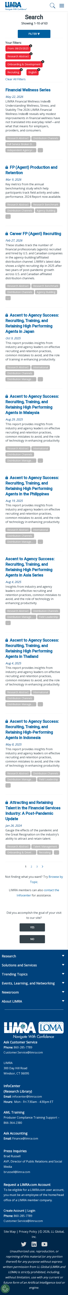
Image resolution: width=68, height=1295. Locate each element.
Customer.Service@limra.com (23, 1052)
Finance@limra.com (25, 1138)
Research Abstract (18, 56)
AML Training (14, 1112)
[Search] (52, 5)
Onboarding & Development (24, 64)
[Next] (42, 867)
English (32, 72)
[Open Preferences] (5, 1288)
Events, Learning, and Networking (28, 983)
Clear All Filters (15, 79)
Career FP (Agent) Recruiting (35, 233)
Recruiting (13, 72)
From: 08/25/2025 (17, 48)
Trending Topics (15, 974)
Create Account (14, 1211)
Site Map (10, 1232)
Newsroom (10, 992)
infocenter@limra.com (27, 1097)
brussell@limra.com (17, 1172)
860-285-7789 (23, 1047)
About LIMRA (12, 1001)
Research (9, 956)
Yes (32, 927)
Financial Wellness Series (28, 90)
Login (31, 1211)
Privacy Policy (28, 1232)
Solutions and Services (19, 965)
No (32, 939)
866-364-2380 (13, 1123)
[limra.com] (16, 5)
